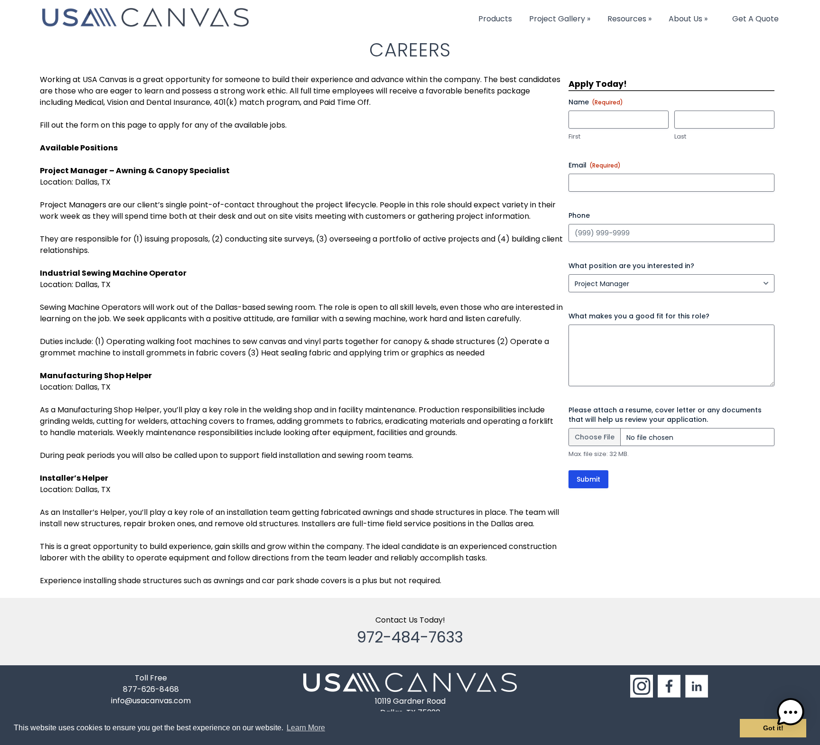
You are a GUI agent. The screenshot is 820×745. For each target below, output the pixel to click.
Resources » (629, 18)
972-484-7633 (410, 637)
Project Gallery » (559, 18)
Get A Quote (755, 18)
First (574, 136)
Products (495, 18)
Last (680, 136)
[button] (790, 714)
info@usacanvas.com (151, 700)
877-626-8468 (151, 689)
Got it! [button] (773, 728)
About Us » (688, 18)
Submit (588, 479)
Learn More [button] (306, 728)
